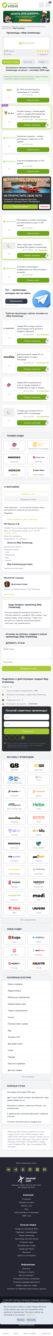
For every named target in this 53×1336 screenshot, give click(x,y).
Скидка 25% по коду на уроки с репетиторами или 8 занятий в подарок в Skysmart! (30, 328)
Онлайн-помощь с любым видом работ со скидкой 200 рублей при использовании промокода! (31, 114)
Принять (20, 1320)
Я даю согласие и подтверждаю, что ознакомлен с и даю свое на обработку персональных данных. (26, 745)
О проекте (26, 1199)
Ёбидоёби (14, 887)
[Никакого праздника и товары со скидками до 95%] (26, 17)
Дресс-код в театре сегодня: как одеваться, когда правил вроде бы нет (28, 1098)
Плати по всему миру (14, 783)
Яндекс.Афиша (38, 475)
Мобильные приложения (18, 997)
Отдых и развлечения (28, 27)
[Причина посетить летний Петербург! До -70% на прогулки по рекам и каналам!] (26, 193)
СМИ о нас (26, 1216)
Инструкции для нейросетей (26, 1324)
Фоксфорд (14, 822)
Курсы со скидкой (30, 1333)
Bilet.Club (38, 462)
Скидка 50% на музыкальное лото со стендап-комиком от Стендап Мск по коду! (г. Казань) (30, 385)
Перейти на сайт (28, 494)
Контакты (26, 1269)
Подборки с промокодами (26, 1232)
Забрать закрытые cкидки (26, 1285)
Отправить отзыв (28, 668)
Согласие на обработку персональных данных (26, 1289)
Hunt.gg (14, 968)
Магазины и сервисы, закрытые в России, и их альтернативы (26, 1106)
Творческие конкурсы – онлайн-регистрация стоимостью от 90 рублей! (30, 139)
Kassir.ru (14, 475)
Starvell (38, 942)
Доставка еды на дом (27, 1245)
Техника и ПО (13, 1037)
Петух (39, 780)
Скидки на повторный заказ (26, 1229)
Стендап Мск (14, 449)
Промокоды (6, 27)
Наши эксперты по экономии (26, 1212)
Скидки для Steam (26, 1249)
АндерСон (14, 900)
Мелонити (14, 955)
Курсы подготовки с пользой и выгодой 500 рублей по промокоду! (32, 245)
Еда (9, 1030)
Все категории (28, 1077)
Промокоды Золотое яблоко (26, 1239)
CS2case (14, 835)
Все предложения (28, 920)
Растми (38, 968)
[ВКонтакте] (12, 738)
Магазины (15, 27)
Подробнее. (31, 1315)
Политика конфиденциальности (26, 1282)
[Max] (23, 738)
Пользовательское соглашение (27, 1279)
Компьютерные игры (16, 1004)
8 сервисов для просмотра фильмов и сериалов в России (27, 1115)
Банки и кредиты (15, 984)
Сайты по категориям (26, 1255)
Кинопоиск (14, 462)
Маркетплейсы (14, 991)
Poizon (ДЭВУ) (38, 848)
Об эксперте (9, 594)
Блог (26, 1209)
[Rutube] (44, 1169)
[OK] (17, 738)
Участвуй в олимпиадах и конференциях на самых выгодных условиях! (32, 269)
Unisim (38, 913)
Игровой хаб (45, 1333)
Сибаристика (38, 887)
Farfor (39, 822)
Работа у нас (26, 1206)
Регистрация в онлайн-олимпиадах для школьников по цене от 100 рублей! (32, 222)
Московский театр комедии (38, 449)
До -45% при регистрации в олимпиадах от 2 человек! (28, 90)
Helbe (39, 809)
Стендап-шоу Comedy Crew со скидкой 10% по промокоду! (30, 412)
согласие (38, 745)
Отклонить (31, 1320)
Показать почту (10, 533)
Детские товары (14, 1070)
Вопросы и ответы (26, 1272)
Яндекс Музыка (14, 874)
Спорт (10, 1050)
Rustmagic (38, 955)
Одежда (11, 1057)
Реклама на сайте (26, 1202)
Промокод (28, 62)
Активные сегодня (11, 62)
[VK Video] (37, 1169)
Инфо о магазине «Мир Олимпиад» (22, 519)
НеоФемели (38, 874)
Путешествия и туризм (17, 1024)
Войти (16, 1333)
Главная (6, 1333)
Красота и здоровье (16, 1063)
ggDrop (38, 796)
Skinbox (39, 835)
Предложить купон (28, 499)
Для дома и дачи (15, 1044)
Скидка (43, 62)
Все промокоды (42, 120)
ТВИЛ (14, 913)
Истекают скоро (26, 1242)
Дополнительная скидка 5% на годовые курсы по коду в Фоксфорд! (30, 357)
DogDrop (39, 861)
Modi (38, 900)
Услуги (10, 1017)
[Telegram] (7, 738)
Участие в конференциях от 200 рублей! (30, 162)
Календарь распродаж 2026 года (21, 1092)
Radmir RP (14, 796)
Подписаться (28, 731)
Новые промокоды (26, 1235)
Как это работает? (26, 1275)
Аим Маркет (14, 861)
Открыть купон (33, 100)
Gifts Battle (14, 770)
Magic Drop (39, 770)
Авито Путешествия (14, 809)
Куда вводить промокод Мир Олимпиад (25, 606)
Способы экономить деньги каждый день (24, 1122)
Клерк (14, 942)
